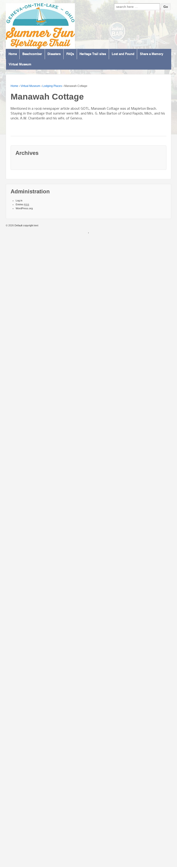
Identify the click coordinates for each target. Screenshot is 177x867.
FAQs (70, 54)
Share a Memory (151, 54)
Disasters (54, 54)
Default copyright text (26, 225)
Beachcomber (32, 54)
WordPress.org (24, 208)
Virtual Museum (20, 64)
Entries (22, 204)
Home (13, 54)
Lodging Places (52, 86)
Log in (19, 200)
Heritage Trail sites (93, 54)
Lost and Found (123, 54)
